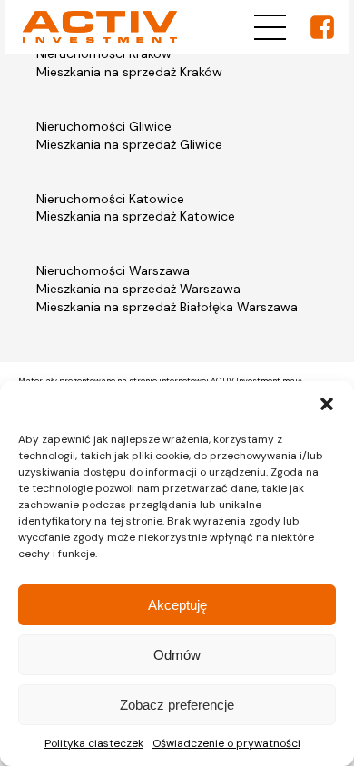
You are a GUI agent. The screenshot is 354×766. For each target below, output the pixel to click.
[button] (327, 404)
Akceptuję (177, 605)
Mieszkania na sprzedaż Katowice (135, 216)
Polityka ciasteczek (93, 743)
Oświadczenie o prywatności (226, 743)
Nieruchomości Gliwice (104, 126)
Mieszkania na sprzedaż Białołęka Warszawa (167, 307)
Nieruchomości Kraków (104, 53)
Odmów (177, 655)
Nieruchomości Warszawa (113, 270)
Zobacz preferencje (177, 704)
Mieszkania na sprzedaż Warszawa (138, 288)
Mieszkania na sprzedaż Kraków (129, 72)
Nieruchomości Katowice (110, 199)
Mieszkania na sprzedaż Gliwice (129, 144)
